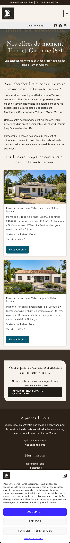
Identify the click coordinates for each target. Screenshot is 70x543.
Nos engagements (35, 444)
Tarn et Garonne (44, 2)
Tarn (31, 2)
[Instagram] (65, 25)
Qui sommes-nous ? (35, 440)
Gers (57, 2)
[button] (65, 475)
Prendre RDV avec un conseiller (27, 392)
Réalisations (35, 467)
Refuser (35, 521)
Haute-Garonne (18, 2)
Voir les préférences (35, 530)
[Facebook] (60, 25)
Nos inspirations (35, 463)
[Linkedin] (55, 25)
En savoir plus (17, 249)
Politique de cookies (33, 538)
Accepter (35, 511)
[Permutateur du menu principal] (66, 13)
